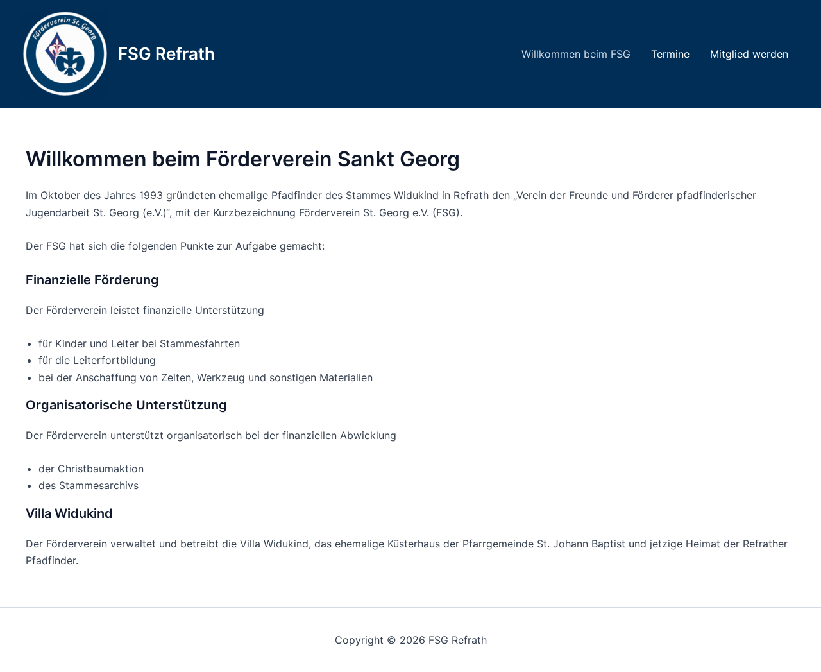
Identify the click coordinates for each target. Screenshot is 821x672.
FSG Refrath (166, 54)
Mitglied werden (749, 53)
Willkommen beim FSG (576, 53)
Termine (670, 53)
